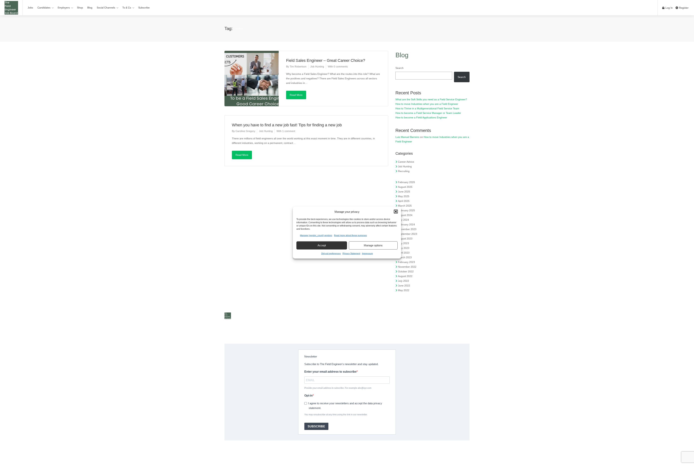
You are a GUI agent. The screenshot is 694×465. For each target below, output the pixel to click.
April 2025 (404, 201)
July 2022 (403, 280)
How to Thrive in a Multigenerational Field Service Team (427, 108)
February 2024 (406, 224)
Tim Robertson (298, 66)
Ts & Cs (126, 7)
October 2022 (406, 271)
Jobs (30, 7)
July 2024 (403, 219)
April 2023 (404, 252)
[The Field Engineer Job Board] (11, 12)
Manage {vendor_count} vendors (316, 235)
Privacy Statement (351, 253)
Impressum (367, 253)
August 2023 (405, 238)
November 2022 (407, 266)
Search (399, 68)
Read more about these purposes (350, 235)
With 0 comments (338, 66)
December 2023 (407, 229)
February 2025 (406, 210)
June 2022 (404, 285)
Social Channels (106, 7)
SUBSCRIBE (316, 426)
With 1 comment (286, 131)
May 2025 (403, 196)
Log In (669, 7)
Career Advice (406, 161)
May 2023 (403, 248)
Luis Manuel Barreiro (407, 137)
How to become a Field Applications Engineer (421, 117)
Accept (322, 245)
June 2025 (404, 191)
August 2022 (405, 276)
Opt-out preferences (331, 253)
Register (683, 7)
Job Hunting (317, 66)
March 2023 (405, 257)
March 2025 (405, 205)
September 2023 (407, 233)
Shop (80, 7)
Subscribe (144, 7)
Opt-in (308, 395)
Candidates (43, 7)
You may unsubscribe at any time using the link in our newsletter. (335, 414)
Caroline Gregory (245, 131)
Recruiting (404, 171)
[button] (396, 211)
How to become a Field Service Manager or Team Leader (428, 113)
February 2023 (406, 262)
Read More (296, 94)
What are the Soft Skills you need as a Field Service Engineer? (431, 99)
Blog (89, 7)
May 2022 (403, 290)
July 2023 (403, 243)
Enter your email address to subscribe (330, 371)
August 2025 (405, 186)
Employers (64, 7)
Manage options (373, 245)
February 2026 (406, 182)
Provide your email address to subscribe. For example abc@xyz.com (337, 388)
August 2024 (405, 215)
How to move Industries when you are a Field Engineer (426, 103)
